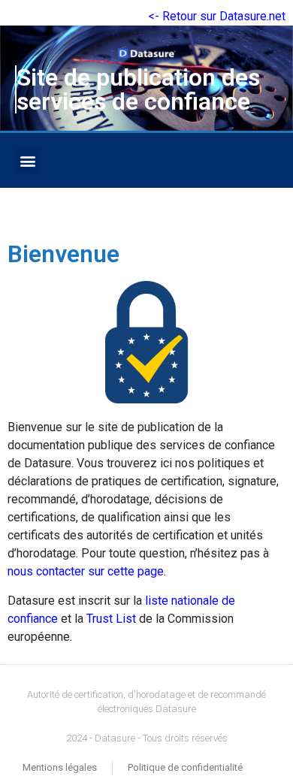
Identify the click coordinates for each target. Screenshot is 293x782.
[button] (27, 160)
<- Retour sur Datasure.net (216, 16)
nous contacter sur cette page (86, 571)
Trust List (111, 618)
